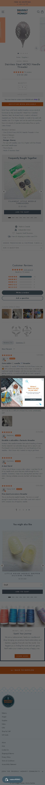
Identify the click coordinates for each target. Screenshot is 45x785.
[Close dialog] (42, 379)
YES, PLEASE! (33, 399)
